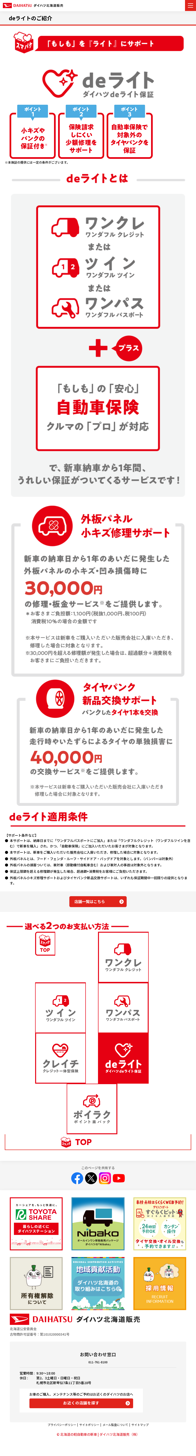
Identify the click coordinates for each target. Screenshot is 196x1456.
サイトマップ (140, 1425)
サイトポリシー (89, 1425)
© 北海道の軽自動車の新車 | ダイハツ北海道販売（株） (98, 1434)
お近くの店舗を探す (81, 1403)
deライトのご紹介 (30, 18)
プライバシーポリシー (62, 1425)
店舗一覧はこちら (89, 901)
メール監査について (115, 1425)
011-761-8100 (98, 1362)
